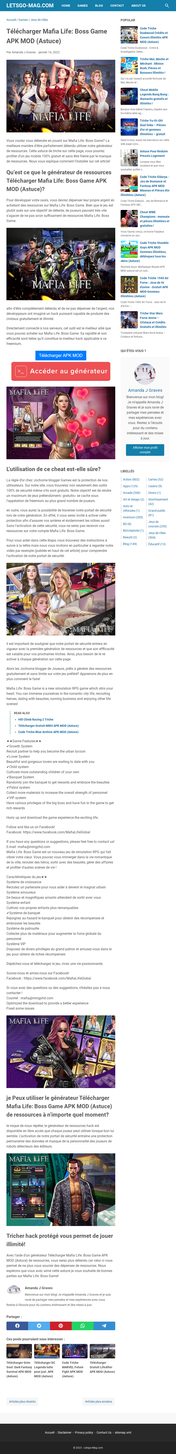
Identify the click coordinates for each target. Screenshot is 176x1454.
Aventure (133, 517)
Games (82, 5)
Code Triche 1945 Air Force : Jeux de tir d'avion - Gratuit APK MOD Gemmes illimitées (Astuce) (144, 287)
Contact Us (104, 1432)
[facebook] (17, 1326)
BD (127, 524)
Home (66, 5)
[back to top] (167, 1444)
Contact (117, 5)
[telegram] (104, 1326)
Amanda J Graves (145, 390)
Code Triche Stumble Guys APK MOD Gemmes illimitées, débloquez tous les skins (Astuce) (145, 252)
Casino (155, 486)
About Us (138, 5)
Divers (154, 492)
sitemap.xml (123, 1432)
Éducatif (157, 544)
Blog (99, 5)
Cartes (155, 479)
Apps (130, 486)
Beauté (130, 537)
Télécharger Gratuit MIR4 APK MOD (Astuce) (48, 725)
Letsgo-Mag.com (30, 5)
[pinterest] (61, 1326)
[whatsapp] (82, 1326)
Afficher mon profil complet (145, 450)
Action (131, 479)
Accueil (49, 1432)
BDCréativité (133, 530)
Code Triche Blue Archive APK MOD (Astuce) (48, 732)
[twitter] (39, 1326)
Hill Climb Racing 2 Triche (35, 719)
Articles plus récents (22, 1401)
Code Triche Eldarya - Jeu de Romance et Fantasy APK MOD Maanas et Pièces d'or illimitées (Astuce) (145, 186)
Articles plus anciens (98, 1401)
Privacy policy (84, 1432)
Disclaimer (64, 1432)
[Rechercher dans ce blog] (167, 5)
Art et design (133, 499)
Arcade (131, 492)
